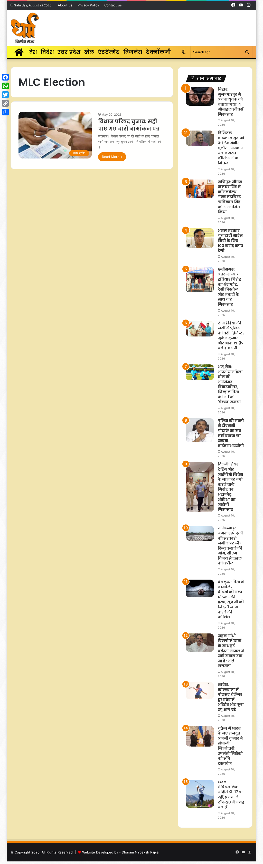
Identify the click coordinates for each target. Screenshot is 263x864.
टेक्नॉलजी (158, 52)
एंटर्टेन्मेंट (109, 52)
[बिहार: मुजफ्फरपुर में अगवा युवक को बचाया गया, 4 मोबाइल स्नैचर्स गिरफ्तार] (200, 96)
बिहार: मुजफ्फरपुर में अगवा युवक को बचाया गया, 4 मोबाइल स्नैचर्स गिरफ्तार (230, 102)
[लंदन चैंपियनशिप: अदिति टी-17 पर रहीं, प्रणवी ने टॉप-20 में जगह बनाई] (200, 794)
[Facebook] (5, 77)
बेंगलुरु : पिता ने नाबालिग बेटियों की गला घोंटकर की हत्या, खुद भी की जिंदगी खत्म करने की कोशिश (231, 599)
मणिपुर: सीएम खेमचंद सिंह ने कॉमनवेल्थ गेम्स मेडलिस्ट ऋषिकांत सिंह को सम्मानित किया (230, 197)
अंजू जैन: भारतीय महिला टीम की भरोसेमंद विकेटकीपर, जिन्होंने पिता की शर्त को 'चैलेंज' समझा (230, 384)
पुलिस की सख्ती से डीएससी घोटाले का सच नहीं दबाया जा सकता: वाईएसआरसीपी (231, 433)
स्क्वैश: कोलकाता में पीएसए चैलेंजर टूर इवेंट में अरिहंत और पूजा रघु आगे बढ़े (231, 697)
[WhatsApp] (5, 86)
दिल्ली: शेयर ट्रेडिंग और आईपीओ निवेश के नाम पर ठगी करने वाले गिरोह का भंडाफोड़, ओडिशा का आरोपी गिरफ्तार (230, 487)
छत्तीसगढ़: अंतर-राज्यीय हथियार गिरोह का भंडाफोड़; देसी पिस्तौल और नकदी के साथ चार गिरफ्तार (229, 287)
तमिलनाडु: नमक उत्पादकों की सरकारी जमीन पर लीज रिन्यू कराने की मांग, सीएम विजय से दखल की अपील (230, 545)
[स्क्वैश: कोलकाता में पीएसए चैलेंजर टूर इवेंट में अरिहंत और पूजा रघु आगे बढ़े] (200, 690)
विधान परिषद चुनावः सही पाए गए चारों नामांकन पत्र (129, 125)
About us (65, 5)
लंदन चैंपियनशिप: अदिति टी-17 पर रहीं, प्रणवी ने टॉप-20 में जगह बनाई (231, 794)
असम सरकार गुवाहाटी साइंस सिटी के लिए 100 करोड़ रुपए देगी (230, 240)
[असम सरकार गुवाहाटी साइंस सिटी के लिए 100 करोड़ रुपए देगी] (200, 238)
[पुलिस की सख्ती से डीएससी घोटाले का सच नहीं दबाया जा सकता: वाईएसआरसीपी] (200, 430)
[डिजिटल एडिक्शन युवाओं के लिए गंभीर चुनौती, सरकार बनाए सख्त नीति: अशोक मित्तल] (200, 138)
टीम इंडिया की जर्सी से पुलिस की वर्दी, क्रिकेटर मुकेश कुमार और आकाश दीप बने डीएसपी (231, 336)
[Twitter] (5, 94)
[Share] (5, 112)
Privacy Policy (88, 5)
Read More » (112, 157)
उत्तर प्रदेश (69, 52)
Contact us (113, 5)
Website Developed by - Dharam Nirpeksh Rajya (120, 852)
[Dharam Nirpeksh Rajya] (25, 28)
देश (33, 52)
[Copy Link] (5, 103)
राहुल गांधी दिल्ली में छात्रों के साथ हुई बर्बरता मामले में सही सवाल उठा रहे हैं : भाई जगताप (231, 651)
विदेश (47, 52)
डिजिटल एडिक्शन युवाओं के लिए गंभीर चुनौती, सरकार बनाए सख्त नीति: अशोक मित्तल (231, 148)
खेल (89, 52)
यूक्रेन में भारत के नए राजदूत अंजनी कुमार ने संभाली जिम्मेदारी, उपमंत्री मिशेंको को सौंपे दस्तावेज (230, 746)
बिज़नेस (133, 52)
